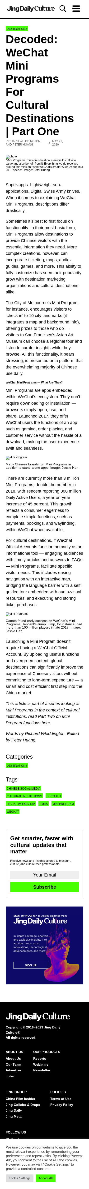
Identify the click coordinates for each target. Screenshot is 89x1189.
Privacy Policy (61, 1105)
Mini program (63, 804)
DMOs (43, 804)
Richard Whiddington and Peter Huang (23, 143)
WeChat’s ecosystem (38, 396)
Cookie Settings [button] (20, 1178)
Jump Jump (46, 624)
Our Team (13, 1064)
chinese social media (23, 788)
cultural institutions (24, 796)
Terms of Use (60, 1099)
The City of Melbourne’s (28, 302)
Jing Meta (14, 1116)
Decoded (54, 796)
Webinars (40, 1064)
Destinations (17, 28)
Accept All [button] (46, 1178)
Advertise (13, 1070)
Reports (39, 1058)
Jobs (10, 1076)
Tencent (33, 491)
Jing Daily (14, 1110)
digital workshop (21, 804)
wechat (13, 811)
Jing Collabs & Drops (23, 1105)
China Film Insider (20, 1099)
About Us (13, 1058)
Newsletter (41, 1070)
